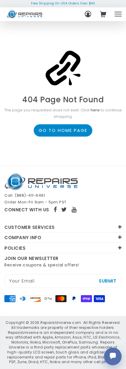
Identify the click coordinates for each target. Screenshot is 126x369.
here (95, 110)
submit (107, 281)
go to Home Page (63, 130)
